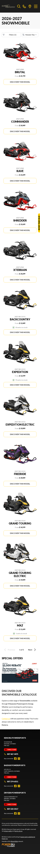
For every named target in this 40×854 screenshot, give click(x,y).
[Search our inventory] (19, 6)
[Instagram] (19, 758)
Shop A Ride (14, 841)
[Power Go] (20, 845)
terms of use (18, 831)
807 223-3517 (12, 809)
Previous (11, 650)
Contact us (6, 718)
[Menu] (35, 6)
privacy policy (8, 831)
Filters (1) (12, 35)
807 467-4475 (12, 754)
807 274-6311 (12, 781)
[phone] (24, 6)
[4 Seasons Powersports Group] (8, 6)
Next (30, 650)
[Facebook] (15, 758)
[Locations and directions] (30, 6)
